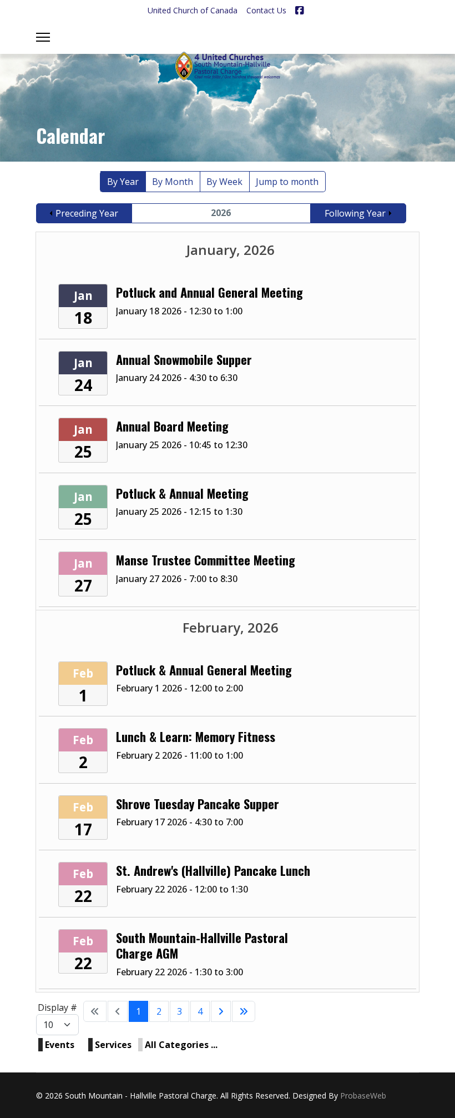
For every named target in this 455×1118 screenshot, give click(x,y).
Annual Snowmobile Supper (184, 359)
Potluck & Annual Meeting (182, 493)
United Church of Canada (192, 10)
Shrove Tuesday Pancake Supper (197, 803)
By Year (123, 182)
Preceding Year (86, 213)
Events (59, 1045)
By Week (224, 182)
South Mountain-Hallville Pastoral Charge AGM (202, 945)
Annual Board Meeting (172, 426)
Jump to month (287, 182)
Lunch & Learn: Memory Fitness (195, 736)
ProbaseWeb (363, 1095)
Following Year (355, 213)
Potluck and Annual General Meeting (209, 292)
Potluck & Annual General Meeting (204, 669)
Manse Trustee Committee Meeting (205, 559)
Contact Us (266, 10)
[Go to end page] (243, 1011)
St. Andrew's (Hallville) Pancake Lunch (213, 870)
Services (113, 1045)
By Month (172, 182)
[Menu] (43, 37)
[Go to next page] (221, 1011)
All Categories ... (181, 1045)
